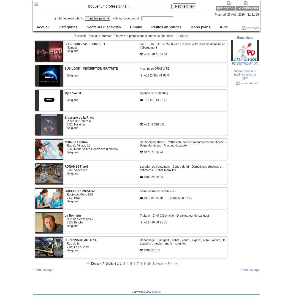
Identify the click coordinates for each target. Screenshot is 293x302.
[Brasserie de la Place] (131, 125)
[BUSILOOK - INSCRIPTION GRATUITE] (131, 76)
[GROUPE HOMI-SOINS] (131, 198)
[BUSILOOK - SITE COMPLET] (131, 51)
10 (149, 263)
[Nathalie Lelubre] (131, 149)
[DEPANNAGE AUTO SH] (131, 247)
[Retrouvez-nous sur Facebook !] (250, 28)
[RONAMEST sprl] (131, 174)
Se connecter (247, 8)
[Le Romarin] (131, 223)
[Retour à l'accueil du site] (51, 6)
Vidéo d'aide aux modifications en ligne (245, 74)
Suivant (157, 263)
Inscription (225, 8)
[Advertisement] (245, 155)
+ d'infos (183, 36)
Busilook (156, 291)
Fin (170, 263)
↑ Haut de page (43, 270)
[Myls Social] (131, 100)
